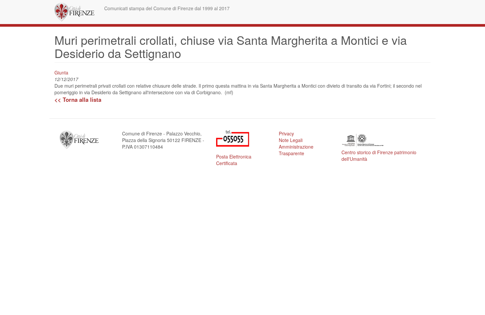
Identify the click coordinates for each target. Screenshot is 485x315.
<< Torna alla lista (77, 99)
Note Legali (291, 140)
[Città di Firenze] (76, 12)
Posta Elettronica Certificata (233, 159)
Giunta (61, 72)
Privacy (286, 133)
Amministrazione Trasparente (296, 150)
